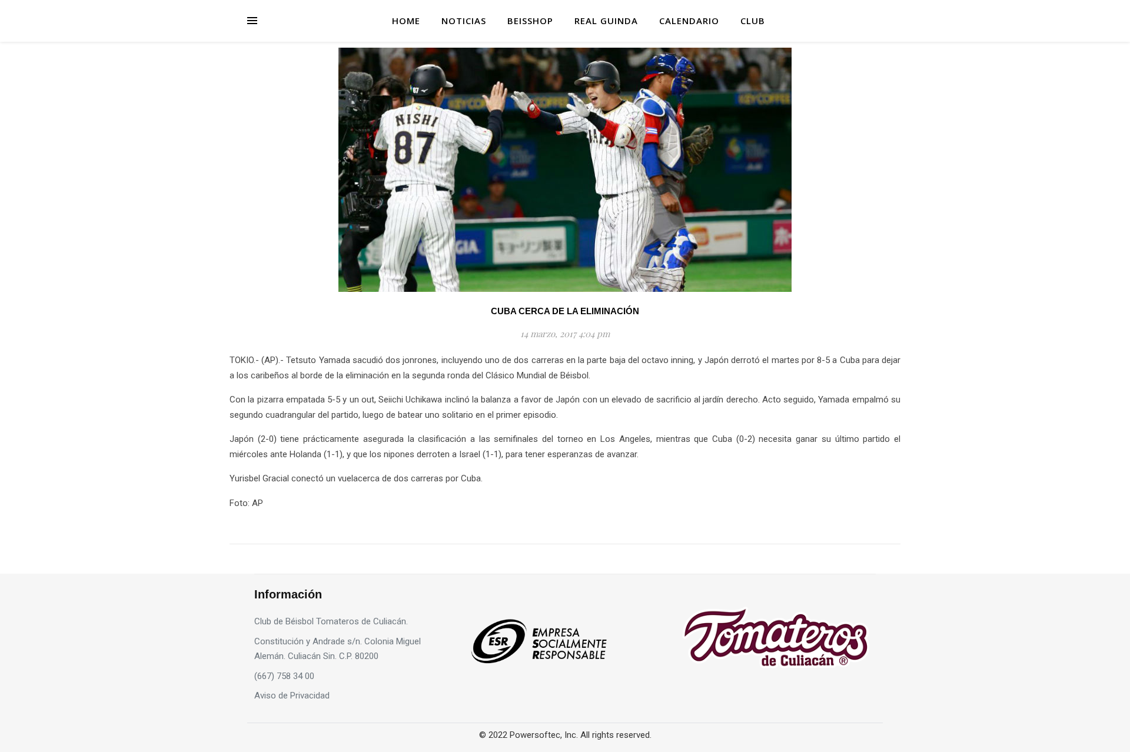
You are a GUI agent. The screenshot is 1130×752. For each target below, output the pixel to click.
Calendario (689, 20)
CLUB (752, 20)
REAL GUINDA (606, 20)
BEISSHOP (530, 20)
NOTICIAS (463, 20)
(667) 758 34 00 (284, 676)
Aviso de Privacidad (292, 695)
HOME (406, 20)
